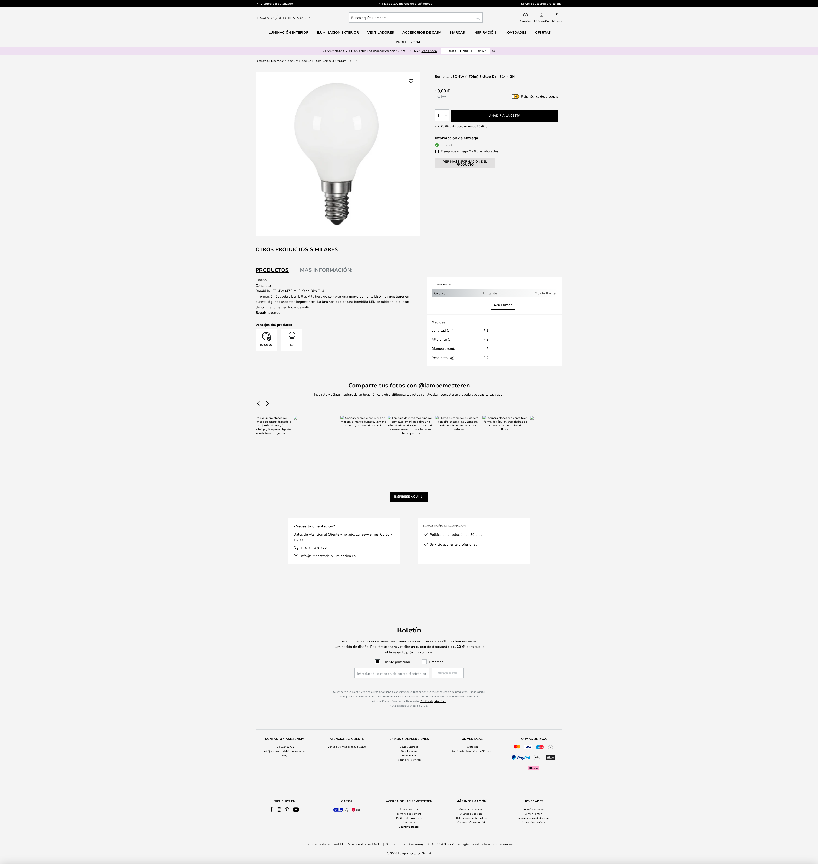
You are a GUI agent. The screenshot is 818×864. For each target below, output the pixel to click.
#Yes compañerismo (471, 809)
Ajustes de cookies (471, 813)
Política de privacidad (433, 701)
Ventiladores (380, 32)
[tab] (275, 270)
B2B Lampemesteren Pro (471, 817)
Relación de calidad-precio (533, 817)
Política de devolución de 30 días (471, 751)
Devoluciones (409, 751)
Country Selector (409, 826)
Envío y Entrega (409, 746)
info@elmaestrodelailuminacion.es (328, 555)
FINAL (465, 51)
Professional (409, 42)
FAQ (284, 755)
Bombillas (292, 60)
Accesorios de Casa (533, 822)
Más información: (326, 270)
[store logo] (283, 17)
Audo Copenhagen (533, 809)
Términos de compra (409, 813)
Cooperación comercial (471, 822)
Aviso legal (409, 822)
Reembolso (409, 755)
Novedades (515, 32)
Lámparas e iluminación (270, 60)
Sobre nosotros (409, 809)
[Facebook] (271, 809)
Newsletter (471, 746)
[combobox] (415, 17)
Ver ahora (429, 51)
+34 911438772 (313, 548)
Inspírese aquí (406, 496)
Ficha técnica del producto (539, 96)
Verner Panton (533, 813)
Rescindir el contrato (409, 759)
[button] (411, 81)
